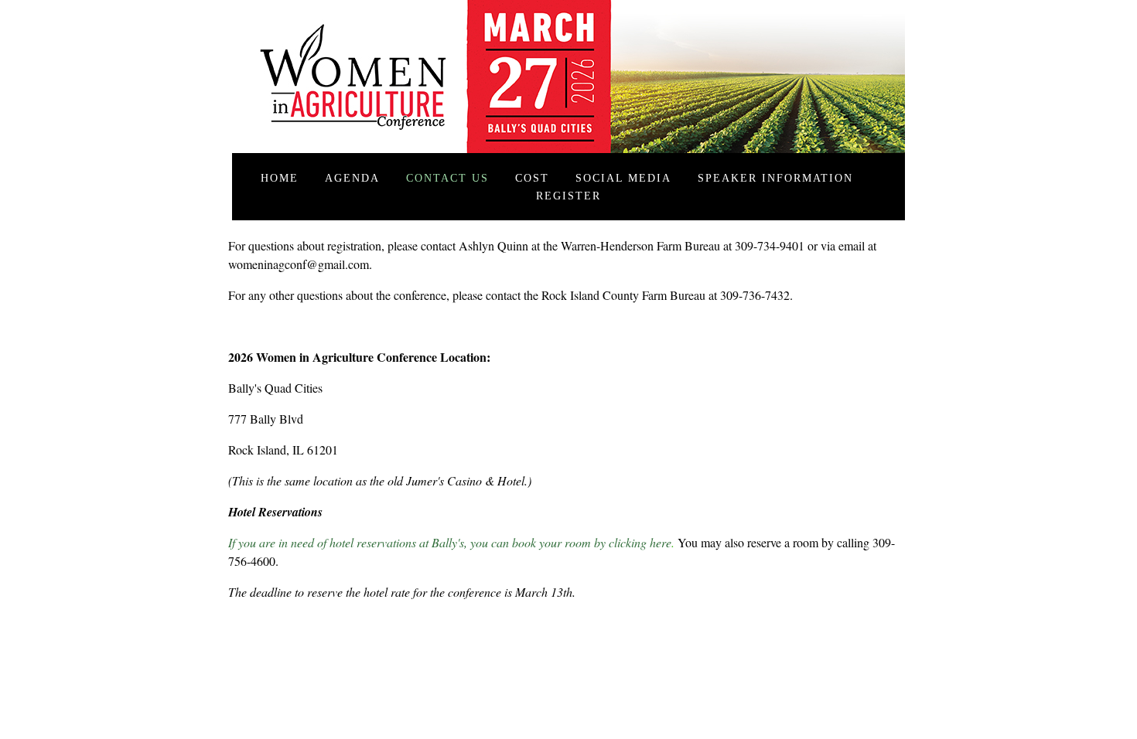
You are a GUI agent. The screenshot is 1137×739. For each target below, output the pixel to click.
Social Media (623, 178)
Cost (532, 178)
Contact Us (447, 178)
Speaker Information (775, 178)
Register (568, 195)
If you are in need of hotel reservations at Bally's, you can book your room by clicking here (449, 542)
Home (280, 178)
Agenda (352, 178)
